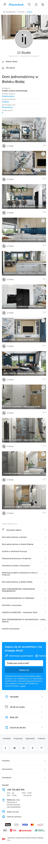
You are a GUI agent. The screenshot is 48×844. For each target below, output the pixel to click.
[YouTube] (14, 748)
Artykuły (41, 738)
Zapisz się (24, 670)
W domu (5, 102)
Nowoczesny (7, 107)
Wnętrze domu (8, 96)
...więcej (22, 686)
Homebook (6, 777)
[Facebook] (5, 748)
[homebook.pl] (16, 4)
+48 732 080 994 (15, 789)
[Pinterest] (32, 748)
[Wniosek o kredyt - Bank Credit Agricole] (40, 830)
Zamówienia (7, 769)
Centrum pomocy (14, 817)
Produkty (7, 738)
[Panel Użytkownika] (36, 4)
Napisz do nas (13, 812)
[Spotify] (41, 748)
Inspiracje (18, 738)
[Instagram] (23, 748)
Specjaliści (30, 738)
